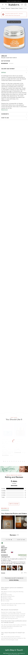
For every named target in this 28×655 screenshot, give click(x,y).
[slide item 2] (5, 461)
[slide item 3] (7, 461)
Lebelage (4, 56)
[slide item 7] (14, 461)
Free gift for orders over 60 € (14, 1)
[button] (14, 69)
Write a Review (14, 503)
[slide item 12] (24, 461)
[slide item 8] (16, 461)
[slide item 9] (18, 461)
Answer (3, 573)
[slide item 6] (13, 461)
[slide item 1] (3, 461)
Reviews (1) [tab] (5, 508)
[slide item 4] (9, 461)
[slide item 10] (20, 461)
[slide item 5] (11, 461)
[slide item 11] (22, 461)
